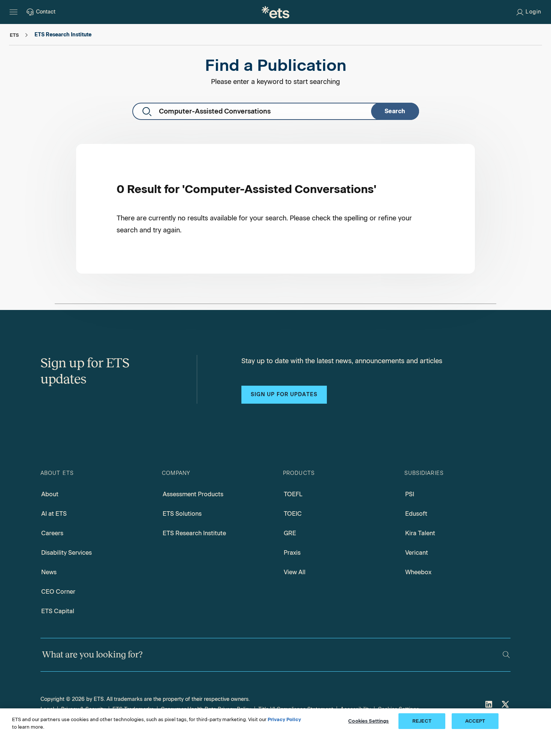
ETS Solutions (182, 513)
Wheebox (418, 572)
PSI (409, 494)
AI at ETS (54, 513)
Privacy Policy (284, 719)
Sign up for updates (284, 394)
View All (294, 572)
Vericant (416, 552)
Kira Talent (420, 533)
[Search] (506, 654)
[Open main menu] (13, 11)
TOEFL (293, 494)
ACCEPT (475, 721)
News (49, 572)
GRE (290, 533)
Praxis (292, 552)
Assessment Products (193, 494)
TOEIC (293, 513)
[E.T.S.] (275, 12)
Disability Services (66, 552)
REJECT (421, 721)
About (49, 494)
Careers (52, 533)
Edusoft (416, 513)
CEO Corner (58, 591)
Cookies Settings (368, 721)
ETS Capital (57, 611)
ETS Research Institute (194, 533)
